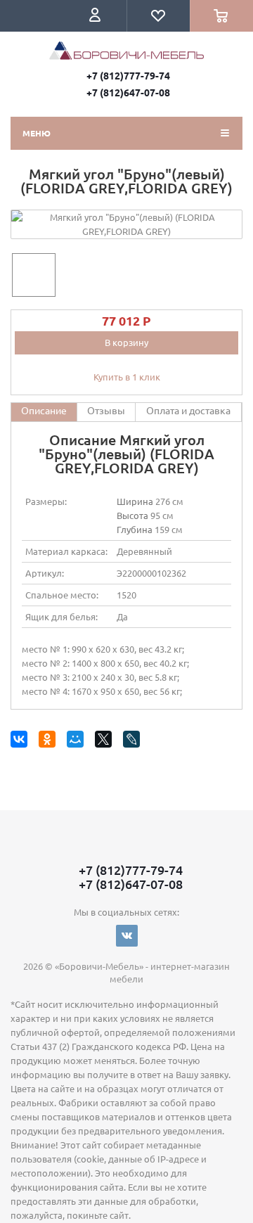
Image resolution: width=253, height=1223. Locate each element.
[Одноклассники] (49, 742)
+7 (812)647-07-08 (128, 92)
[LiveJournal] (134, 742)
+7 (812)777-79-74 (128, 75)
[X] (106, 742)
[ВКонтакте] (21, 742)
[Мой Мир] (78, 742)
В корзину (126, 342)
